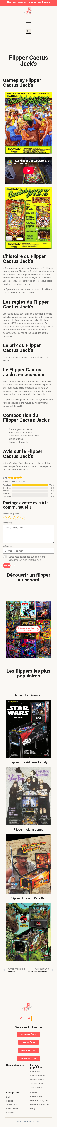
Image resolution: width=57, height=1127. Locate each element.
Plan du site (36, 1096)
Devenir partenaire (39, 1104)
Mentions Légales (39, 1100)
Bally (8, 1097)
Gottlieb (10, 1101)
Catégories (12, 1092)
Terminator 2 (36, 1087)
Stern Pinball (12, 1108)
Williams (10, 1112)
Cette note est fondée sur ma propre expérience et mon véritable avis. (27, 558)
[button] (28, 31)
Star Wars (35, 1071)
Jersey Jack (11, 1104)
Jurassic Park (36, 1083)
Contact (34, 1092)
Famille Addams (37, 1075)
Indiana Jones (37, 1079)
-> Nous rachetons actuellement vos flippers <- (28, 2)
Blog (32, 1108)
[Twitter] (29, 1018)
